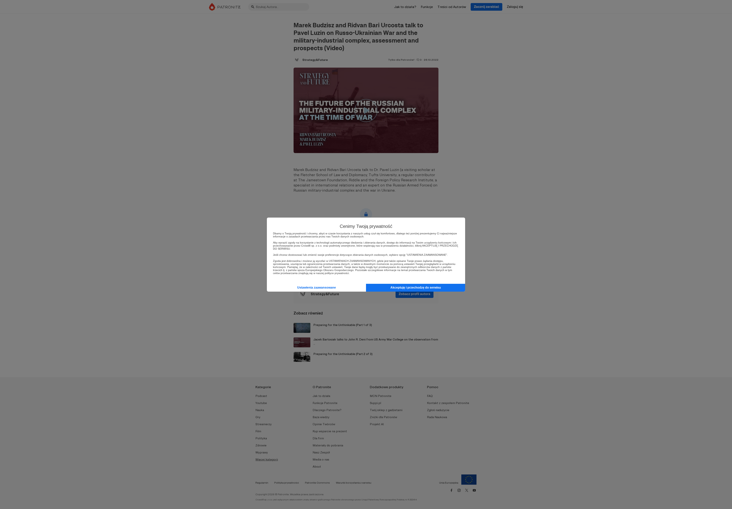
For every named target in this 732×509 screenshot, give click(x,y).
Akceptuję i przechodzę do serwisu (415, 287)
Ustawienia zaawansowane (316, 287)
